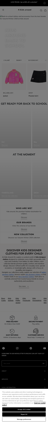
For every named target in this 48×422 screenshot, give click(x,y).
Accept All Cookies (24, 409)
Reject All (24, 414)
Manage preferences (24, 419)
